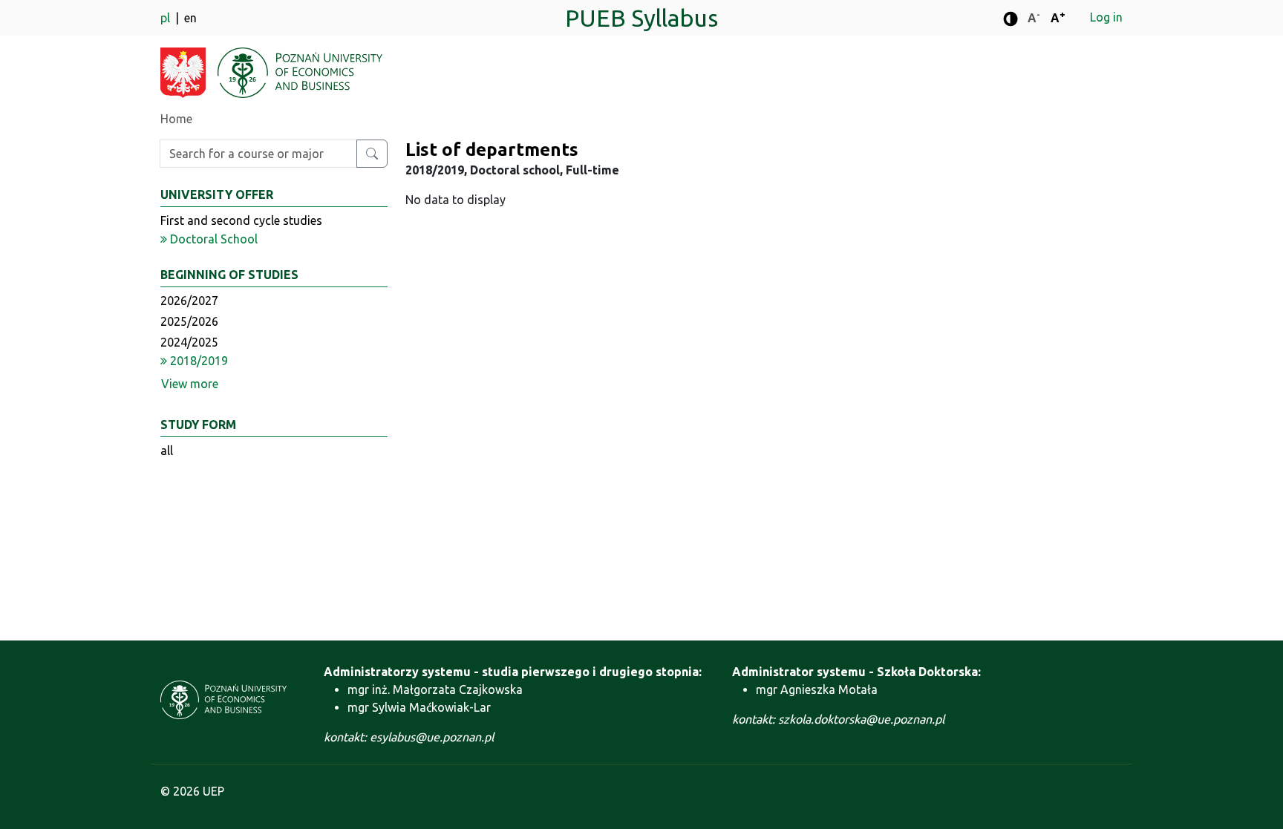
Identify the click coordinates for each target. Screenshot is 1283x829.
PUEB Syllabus (641, 17)
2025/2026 (189, 321)
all (166, 450)
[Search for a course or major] (372, 154)
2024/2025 (189, 342)
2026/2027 (189, 300)
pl (166, 17)
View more (189, 383)
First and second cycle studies (241, 220)
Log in (1106, 17)
